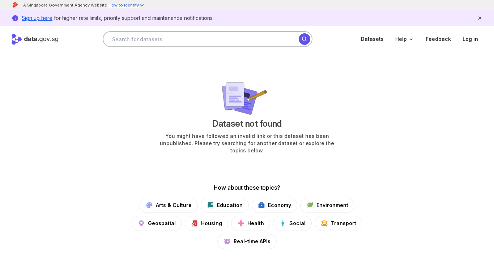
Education (230, 205)
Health (255, 223)
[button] (126, 6)
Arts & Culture (174, 205)
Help (401, 39)
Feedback (438, 39)
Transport (343, 223)
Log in (470, 39)
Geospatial (162, 223)
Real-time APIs (252, 241)
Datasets (372, 39)
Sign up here (37, 18)
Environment (332, 205)
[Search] (304, 39)
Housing (211, 223)
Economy (279, 205)
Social (297, 223)
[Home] (35, 39)
